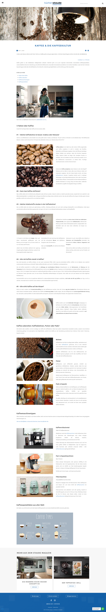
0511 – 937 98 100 (55, 604)
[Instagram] (54, 600)
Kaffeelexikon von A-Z (41, 119)
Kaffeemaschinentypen (24, 79)
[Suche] (102, 3)
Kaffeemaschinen (70, 433)
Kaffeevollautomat (60, 448)
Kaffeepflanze (65, 344)
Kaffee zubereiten (23, 77)
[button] (2, 2)
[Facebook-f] (51, 600)
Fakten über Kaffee (23, 75)
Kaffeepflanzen (60, 175)
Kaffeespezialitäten (23, 81)
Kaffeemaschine (81, 484)
